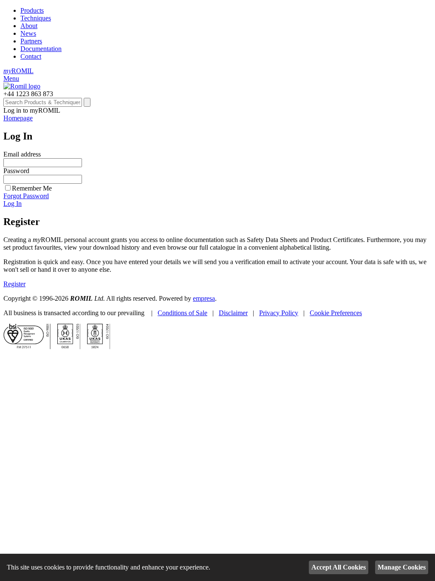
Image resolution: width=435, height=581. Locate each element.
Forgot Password (26, 195)
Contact (30, 56)
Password (16, 170)
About (28, 25)
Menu (11, 78)
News (28, 33)
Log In (12, 203)
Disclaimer (233, 312)
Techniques (35, 18)
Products (32, 10)
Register (14, 284)
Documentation (41, 48)
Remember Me (32, 188)
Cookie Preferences (336, 312)
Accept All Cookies (338, 567)
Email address (22, 154)
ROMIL (18, 70)
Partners (31, 41)
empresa (204, 298)
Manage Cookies (402, 567)
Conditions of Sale (182, 312)
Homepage (18, 118)
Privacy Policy (278, 312)
